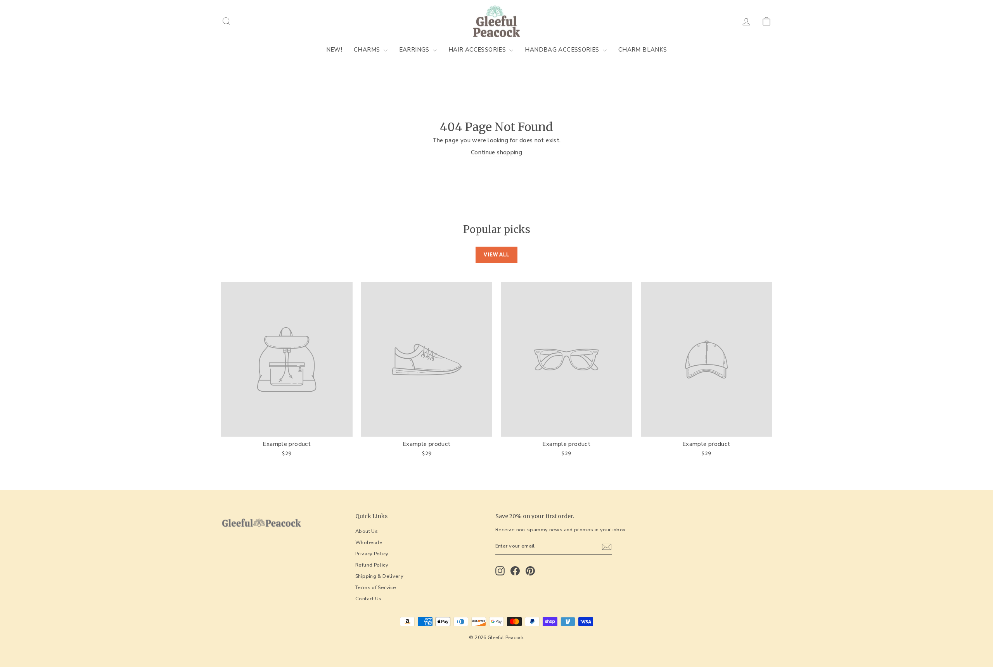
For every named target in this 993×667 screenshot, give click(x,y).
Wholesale (368, 542)
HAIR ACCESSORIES (477, 50)
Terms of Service (375, 587)
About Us (366, 531)
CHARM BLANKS (642, 50)
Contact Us (368, 598)
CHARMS (368, 50)
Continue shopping (496, 152)
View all (496, 254)
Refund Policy (371, 565)
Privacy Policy (371, 553)
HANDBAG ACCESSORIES (563, 50)
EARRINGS (415, 50)
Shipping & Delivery (379, 576)
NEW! (334, 50)
